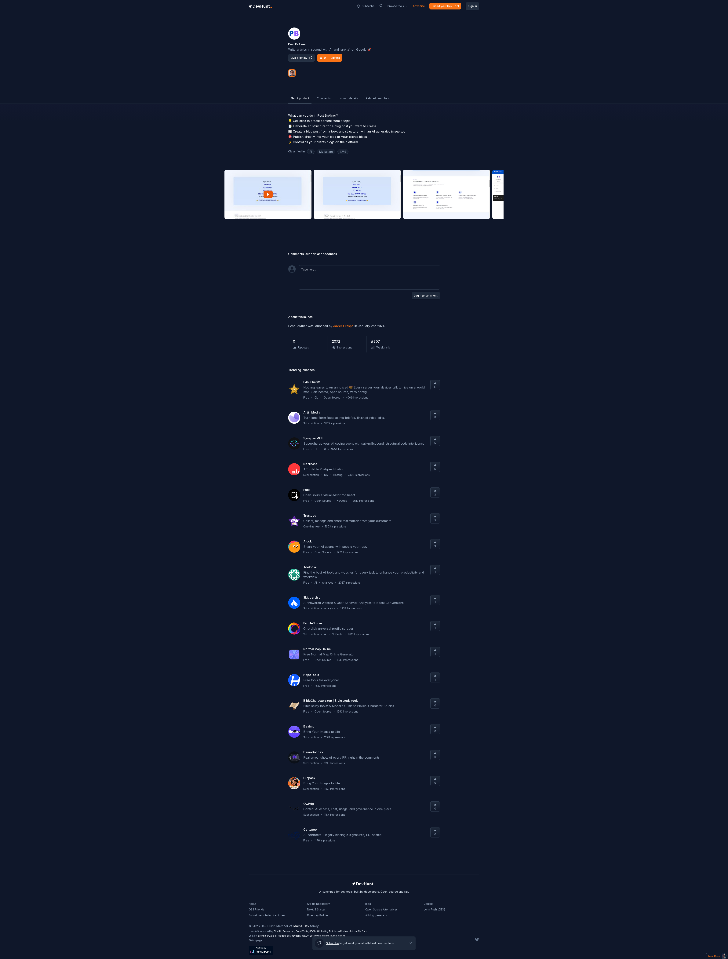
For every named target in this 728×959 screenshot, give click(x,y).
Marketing (326, 151)
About (252, 903)
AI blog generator (376, 915)
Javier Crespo (343, 326)
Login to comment (426, 295)
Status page (255, 940)
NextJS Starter (316, 909)
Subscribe (368, 6)
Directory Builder (317, 915)
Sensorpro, (289, 931)
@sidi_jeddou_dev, (281, 935)
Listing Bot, (327, 931)
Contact (428, 903)
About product (299, 98)
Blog (368, 903)
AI (311, 151)
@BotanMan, (314, 935)
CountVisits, (302, 931)
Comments (324, 98)
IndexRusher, (341, 931)
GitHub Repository (318, 903)
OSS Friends (256, 909)
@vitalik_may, (299, 935)
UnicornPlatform (358, 931)
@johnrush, (263, 935)
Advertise (419, 6)
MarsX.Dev (301, 926)
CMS (343, 151)
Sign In (472, 6)
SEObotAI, (315, 931)
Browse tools (396, 6)
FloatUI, (278, 931)
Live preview (298, 57)
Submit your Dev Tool (445, 6)
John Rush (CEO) (434, 909)
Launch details (348, 98)
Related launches (377, 98)
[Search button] (381, 6)
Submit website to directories (267, 915)
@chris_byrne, (330, 935)
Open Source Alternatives (381, 909)
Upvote (332, 57)
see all (341, 935)
